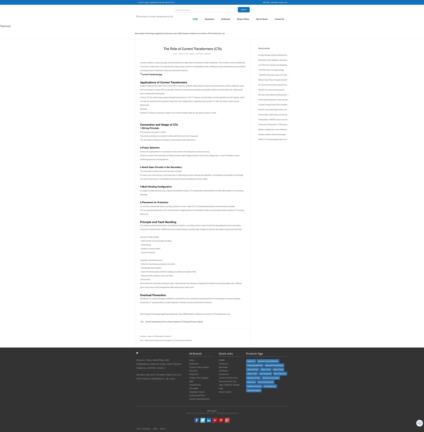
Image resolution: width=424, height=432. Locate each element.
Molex (155, 428)
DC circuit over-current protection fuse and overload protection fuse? (273, 84)
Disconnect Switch (253, 390)
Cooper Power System (199, 367)
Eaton (191, 360)
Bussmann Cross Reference (268, 361)
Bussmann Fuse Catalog (274, 365)
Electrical (187, 321)
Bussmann (209, 19)
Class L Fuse (252, 374)
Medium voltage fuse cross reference (272, 129)
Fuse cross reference (254, 365)
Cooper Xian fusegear (199, 377)
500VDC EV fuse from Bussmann (271, 89)
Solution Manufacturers (199, 398)
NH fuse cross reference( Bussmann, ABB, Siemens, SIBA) (273, 94)
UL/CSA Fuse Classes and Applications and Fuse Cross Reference (273, 65)
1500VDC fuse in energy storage (271, 70)
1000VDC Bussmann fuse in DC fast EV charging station (273, 75)
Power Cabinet (197, 321)
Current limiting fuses (265, 382)
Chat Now (274, 2)
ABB (191, 381)
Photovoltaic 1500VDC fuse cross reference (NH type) (273, 119)
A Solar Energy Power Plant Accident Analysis (273, 104)
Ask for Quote (262, 19)
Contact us (223, 363)
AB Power (223, 367)
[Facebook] (196, 420)
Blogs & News (243, 19)
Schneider (193, 388)
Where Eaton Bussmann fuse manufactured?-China (273, 99)
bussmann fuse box (254, 386)
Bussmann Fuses (253, 378)
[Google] (227, 420)
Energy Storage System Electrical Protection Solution (273, 55)
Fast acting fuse (265, 374)
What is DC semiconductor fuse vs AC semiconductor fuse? (273, 139)
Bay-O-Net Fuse (280, 374)
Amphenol (193, 374)
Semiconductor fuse (227, 381)
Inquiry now (283, 2)
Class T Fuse (278, 369)
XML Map (266, 2)
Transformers (195, 384)
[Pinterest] (221, 420)
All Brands (225, 19)
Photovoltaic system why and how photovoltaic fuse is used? (273, 114)
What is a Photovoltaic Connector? (160, 336)
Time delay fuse (270, 386)
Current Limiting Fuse (228, 377)
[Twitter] (202, 420)
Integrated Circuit (196, 391)
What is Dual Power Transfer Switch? (273, 80)
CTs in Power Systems (171, 321)
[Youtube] (215, 420)
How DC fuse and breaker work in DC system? (273, 109)
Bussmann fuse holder (271, 378)
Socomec (193, 370)
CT (181, 321)
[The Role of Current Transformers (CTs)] (155, 16)
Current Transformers (153, 321)
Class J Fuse (265, 369)
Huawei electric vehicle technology (272, 134)
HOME (195, 19)
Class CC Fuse (252, 369)
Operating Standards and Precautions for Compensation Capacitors (168, 340)
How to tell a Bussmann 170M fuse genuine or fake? (273, 124)
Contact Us (279, 19)
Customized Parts (197, 395)
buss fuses (251, 382)
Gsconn (163, 428)
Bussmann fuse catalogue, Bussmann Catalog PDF (273, 60)
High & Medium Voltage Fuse (229, 386)
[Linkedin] (208, 420)
